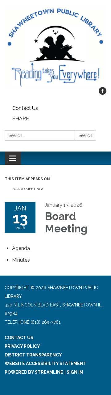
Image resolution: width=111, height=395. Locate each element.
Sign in (75, 372)
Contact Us (25, 108)
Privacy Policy (22, 346)
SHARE (20, 119)
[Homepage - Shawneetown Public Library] (55, 46)
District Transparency (33, 354)
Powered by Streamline (34, 372)
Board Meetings (28, 189)
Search (85, 135)
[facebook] (102, 93)
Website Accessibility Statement (45, 363)
